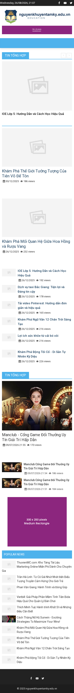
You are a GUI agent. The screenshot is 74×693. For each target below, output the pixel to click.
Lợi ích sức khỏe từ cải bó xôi (38, 336)
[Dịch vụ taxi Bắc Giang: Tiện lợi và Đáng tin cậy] (10, 292)
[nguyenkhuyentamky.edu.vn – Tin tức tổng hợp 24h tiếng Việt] (37, 15)
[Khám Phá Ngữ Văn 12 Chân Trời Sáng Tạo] (10, 324)
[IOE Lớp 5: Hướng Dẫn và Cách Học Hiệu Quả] (10, 276)
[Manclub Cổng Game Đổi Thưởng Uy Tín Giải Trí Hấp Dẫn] (13, 468)
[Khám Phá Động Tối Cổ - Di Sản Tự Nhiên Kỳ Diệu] (10, 357)
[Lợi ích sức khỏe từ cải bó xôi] (10, 341)
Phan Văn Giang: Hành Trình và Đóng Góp (42, 587)
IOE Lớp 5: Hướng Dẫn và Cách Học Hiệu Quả (33, 114)
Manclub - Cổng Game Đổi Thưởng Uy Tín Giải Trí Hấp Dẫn (34, 437)
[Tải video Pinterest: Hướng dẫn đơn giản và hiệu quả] (10, 308)
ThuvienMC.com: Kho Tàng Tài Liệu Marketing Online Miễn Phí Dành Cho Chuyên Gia (37, 566)
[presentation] (63, 55)
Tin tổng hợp (15, 55)
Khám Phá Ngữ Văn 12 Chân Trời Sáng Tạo (43, 648)
